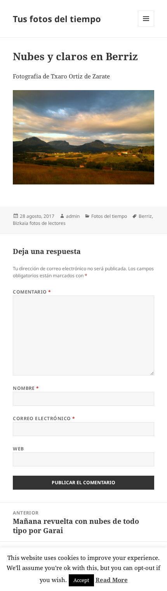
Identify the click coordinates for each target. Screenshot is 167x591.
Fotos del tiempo (109, 216)
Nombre (26, 388)
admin (73, 216)
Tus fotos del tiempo (57, 18)
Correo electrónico (44, 418)
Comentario (32, 292)
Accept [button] (81, 580)
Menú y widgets (146, 26)
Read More (112, 580)
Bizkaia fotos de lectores (39, 223)
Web (18, 448)
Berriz (145, 216)
